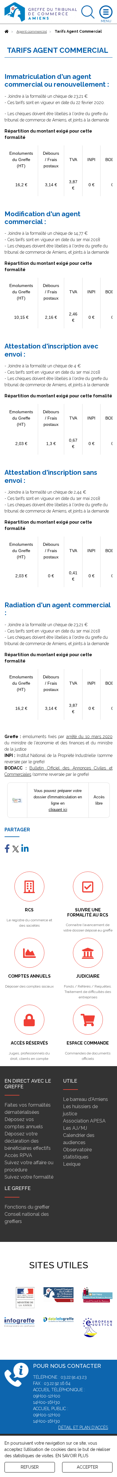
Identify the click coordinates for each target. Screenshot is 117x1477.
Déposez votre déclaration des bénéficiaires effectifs (27, 1141)
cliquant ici (58, 809)
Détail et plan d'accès (83, 1427)
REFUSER (30, 1467)
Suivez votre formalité (28, 1177)
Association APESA (84, 1121)
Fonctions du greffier (27, 1207)
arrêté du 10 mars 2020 (89, 736)
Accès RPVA (18, 1155)
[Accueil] (6, 31)
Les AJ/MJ (75, 1128)
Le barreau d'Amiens (85, 1099)
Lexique (71, 1164)
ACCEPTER (87, 1467)
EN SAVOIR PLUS (72, 1455)
